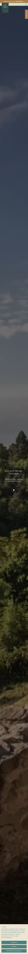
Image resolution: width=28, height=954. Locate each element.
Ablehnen (14, 946)
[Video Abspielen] (14, 490)
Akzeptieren (14, 942)
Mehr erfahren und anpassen (14, 950)
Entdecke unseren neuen (13, 1)
